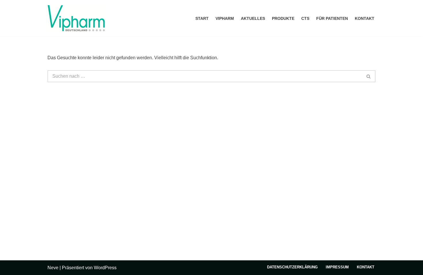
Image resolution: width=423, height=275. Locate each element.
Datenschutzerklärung (292, 267)
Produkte (283, 18)
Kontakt (364, 18)
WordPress (105, 267)
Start (202, 18)
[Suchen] (369, 76)
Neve (52, 267)
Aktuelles (253, 18)
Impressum (337, 267)
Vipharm (225, 18)
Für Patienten (332, 18)
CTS (305, 18)
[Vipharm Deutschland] (76, 18)
